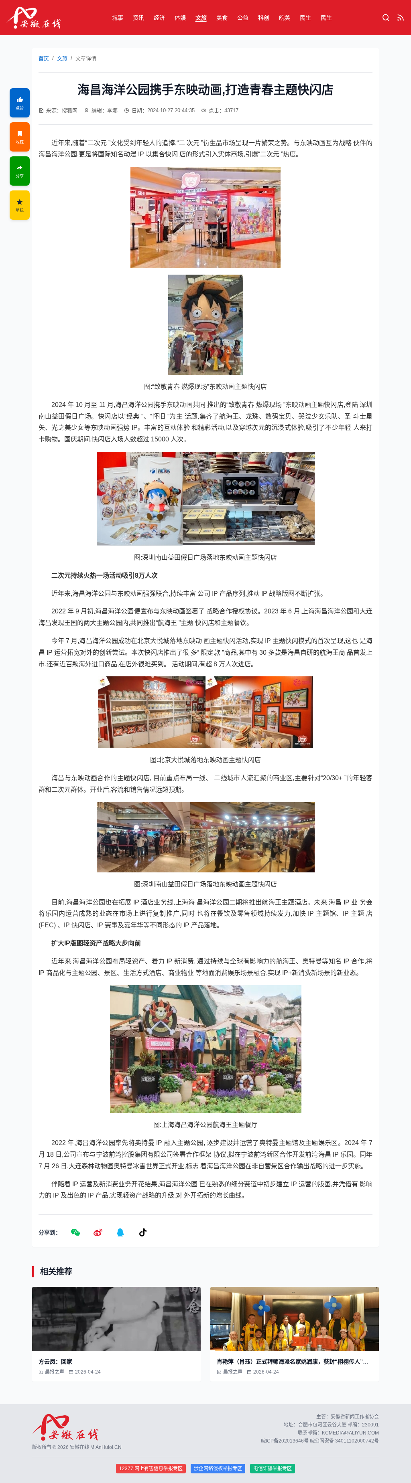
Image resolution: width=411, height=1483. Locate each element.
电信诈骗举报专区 (272, 1468)
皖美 (284, 17)
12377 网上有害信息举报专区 (151, 1468)
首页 (44, 58)
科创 (263, 17)
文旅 (201, 17)
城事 (117, 17)
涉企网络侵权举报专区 (218, 1468)
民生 (305, 17)
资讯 (138, 17)
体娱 (180, 17)
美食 (222, 17)
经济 (159, 17)
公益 (242, 17)
